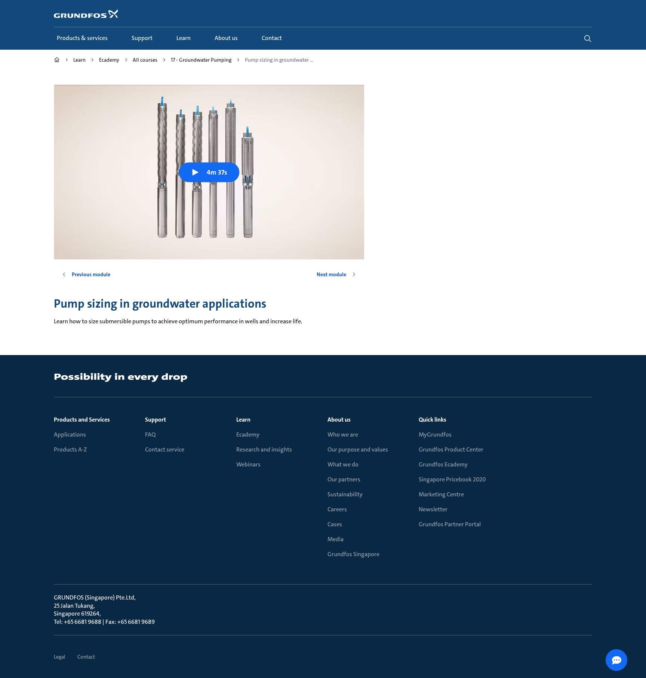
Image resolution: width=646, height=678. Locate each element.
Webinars (248, 464)
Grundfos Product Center (451, 449)
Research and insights (264, 449)
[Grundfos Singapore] (57, 61)
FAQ (150, 434)
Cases (334, 524)
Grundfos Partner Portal (450, 524)
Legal (59, 656)
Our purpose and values (357, 449)
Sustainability (345, 494)
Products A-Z (70, 449)
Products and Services (82, 419)
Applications (70, 434)
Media (335, 539)
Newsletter (433, 509)
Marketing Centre (441, 494)
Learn (243, 419)
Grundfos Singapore (353, 554)
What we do (343, 464)
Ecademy (247, 434)
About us (339, 419)
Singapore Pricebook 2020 (452, 479)
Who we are (342, 434)
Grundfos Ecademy (443, 464)
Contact (86, 656)
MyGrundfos (435, 434)
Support (155, 419)
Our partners (343, 479)
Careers (337, 509)
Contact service (164, 449)
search (587, 38)
